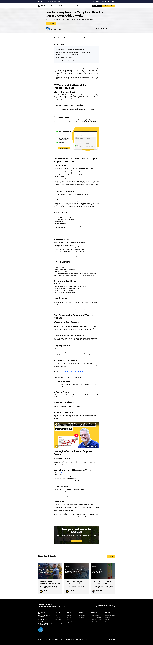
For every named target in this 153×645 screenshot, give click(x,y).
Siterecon (63, 473)
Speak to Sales (96, 5)
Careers (106, 628)
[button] (54, 6)
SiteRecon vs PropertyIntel (96, 617)
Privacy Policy (78, 639)
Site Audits (57, 621)
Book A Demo (76, 541)
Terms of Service (85, 639)
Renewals (57, 626)
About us (107, 626)
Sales (56, 615)
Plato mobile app (82, 617)
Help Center (107, 623)
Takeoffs (69, 615)
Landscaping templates (110, 615)
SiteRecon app (82, 615)
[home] (43, 6)
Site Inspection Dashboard (70, 622)
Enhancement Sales (59, 623)
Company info (96, 1)
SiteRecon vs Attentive (95, 615)
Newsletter (107, 619)
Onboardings (57, 617)
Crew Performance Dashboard (71, 625)
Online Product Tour (108, 5)
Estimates (69, 617)
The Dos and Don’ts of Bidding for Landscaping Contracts (75, 309)
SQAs (68, 619)
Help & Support (105, 1)
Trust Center (73, 639)
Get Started (51, 23)
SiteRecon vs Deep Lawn (96, 619)
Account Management (60, 619)
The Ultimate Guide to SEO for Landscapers (71, 371)
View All (111, 556)
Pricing (78, 5)
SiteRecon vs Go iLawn (95, 621)
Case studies (107, 617)
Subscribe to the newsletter (105, 605)
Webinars (107, 621)
